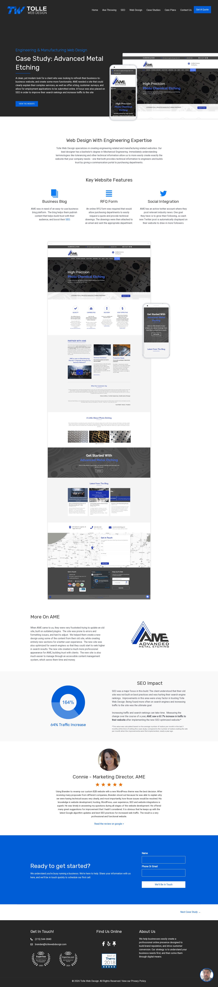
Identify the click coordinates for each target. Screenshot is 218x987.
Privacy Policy (138, 981)
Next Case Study (190, 912)
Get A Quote (202, 9)
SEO (123, 10)
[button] (27, 104)
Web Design (135, 10)
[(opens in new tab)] (41, 958)
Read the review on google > (109, 823)
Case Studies (153, 10)
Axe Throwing (109, 10)
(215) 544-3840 (43, 939)
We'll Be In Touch (163, 884)
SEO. (68, 219)
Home (95, 10)
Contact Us (186, 10)
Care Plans (170, 10)
